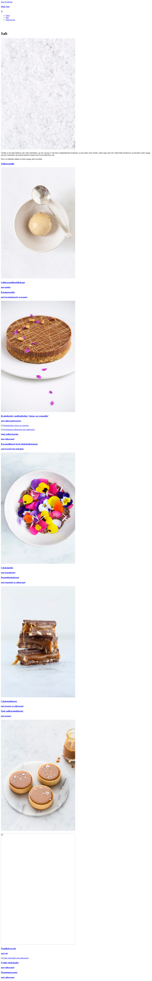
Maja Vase (5, 7)
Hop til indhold (6, 2)
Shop (8, 15)
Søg (7, 18)
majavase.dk (10, 20)
